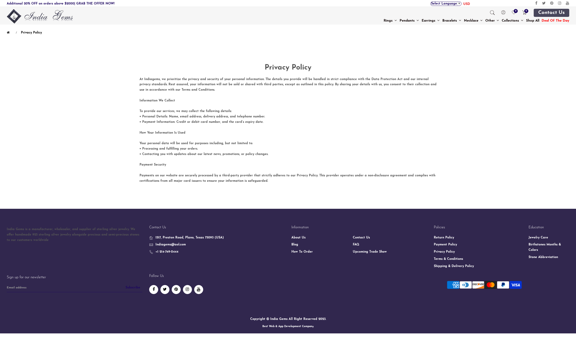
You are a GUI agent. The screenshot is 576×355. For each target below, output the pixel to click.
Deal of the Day (555, 20)
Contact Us (551, 12)
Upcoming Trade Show (370, 252)
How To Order (302, 252)
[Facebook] (536, 3)
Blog (294, 244)
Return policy (444, 237)
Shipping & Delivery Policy (454, 266)
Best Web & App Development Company (288, 326)
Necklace (471, 20)
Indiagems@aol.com (170, 244)
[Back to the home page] (9, 32)
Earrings (429, 20)
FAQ (356, 244)
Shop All (532, 20)
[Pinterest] (552, 3)
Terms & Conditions (448, 259)
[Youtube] (567, 3)
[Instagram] (559, 3)
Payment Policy (445, 244)
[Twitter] (544, 3)
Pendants (408, 20)
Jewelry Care (538, 237)
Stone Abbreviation (543, 257)
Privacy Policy (444, 252)
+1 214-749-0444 (166, 252)
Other (490, 20)
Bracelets (450, 20)
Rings (389, 20)
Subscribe (133, 287)
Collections (511, 20)
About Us (298, 237)
